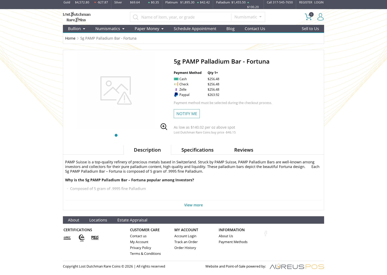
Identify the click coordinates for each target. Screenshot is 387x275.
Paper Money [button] (147, 28)
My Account (139, 241)
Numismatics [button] (107, 28)
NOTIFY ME (186, 113)
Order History (185, 247)
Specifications (197, 149)
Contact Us (255, 28)
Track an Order (186, 241)
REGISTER (305, 2)
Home (70, 38)
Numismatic (246, 17)
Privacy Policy (140, 247)
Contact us (138, 236)
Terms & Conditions (145, 253)
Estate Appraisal (132, 220)
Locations (98, 220)
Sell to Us (310, 28)
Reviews (243, 149)
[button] (116, 135)
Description (147, 149)
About (73, 220)
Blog (230, 28)
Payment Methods (233, 241)
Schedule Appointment (195, 28)
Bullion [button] (74, 28)
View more (193, 205)
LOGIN (319, 2)
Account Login (185, 236)
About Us (226, 236)
